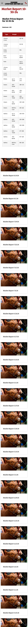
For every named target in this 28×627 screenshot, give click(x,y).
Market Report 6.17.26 (11, 336)
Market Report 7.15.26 (11, 267)
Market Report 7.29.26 (11, 221)
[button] (2, 3)
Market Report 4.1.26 (10, 590)
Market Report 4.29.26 (11, 498)
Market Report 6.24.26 (11, 313)
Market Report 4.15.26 (11, 543)
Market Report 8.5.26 (10, 198)
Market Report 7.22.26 (11, 244)
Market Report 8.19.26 (11, 175)
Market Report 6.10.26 (11, 359)
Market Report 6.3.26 (10, 382)
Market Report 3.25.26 (11, 613)
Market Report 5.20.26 (11, 428)
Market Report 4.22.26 (11, 520)
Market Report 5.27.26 (11, 405)
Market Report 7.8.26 (10, 290)
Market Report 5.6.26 (10, 475)
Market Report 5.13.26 (11, 451)
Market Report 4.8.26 (10, 566)
